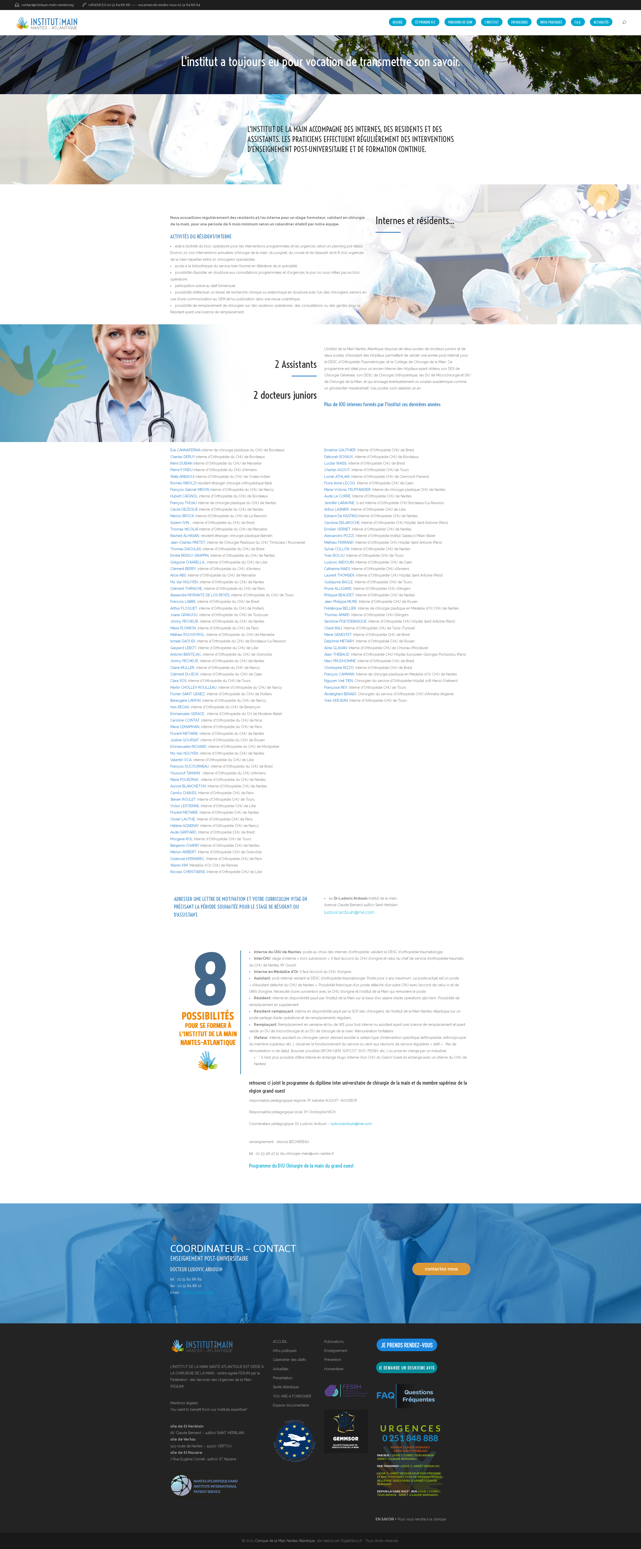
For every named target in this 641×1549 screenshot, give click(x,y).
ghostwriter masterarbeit (349, 388)
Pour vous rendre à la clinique (411, 1519)
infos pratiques (551, 22)
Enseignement (335, 1351)
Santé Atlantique (286, 1387)
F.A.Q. (578, 22)
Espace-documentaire (291, 1405)
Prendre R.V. (427, 22)
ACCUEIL (280, 1342)
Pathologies (519, 22)
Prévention (332, 1360)
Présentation (283, 1378)
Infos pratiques (285, 1351)
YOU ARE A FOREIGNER (292, 1396)
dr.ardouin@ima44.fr (198, 1293)
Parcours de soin (460, 22)
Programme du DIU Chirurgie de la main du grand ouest (301, 1165)
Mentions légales (184, 1403)
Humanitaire (333, 1369)
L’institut (492, 22)
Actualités (601, 22)
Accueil (398, 22)
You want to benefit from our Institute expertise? (208, 1409)
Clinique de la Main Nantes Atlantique (285, 1541)
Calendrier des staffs (289, 1360)
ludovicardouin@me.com (349, 912)
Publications (334, 1342)
